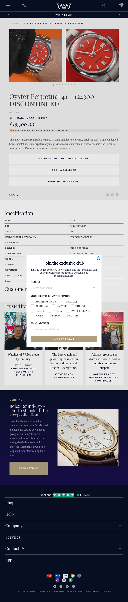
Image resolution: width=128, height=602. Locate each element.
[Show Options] (94, 288)
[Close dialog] (98, 258)
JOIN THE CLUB (64, 338)
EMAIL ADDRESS (40, 323)
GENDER (35, 282)
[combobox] (63, 288)
